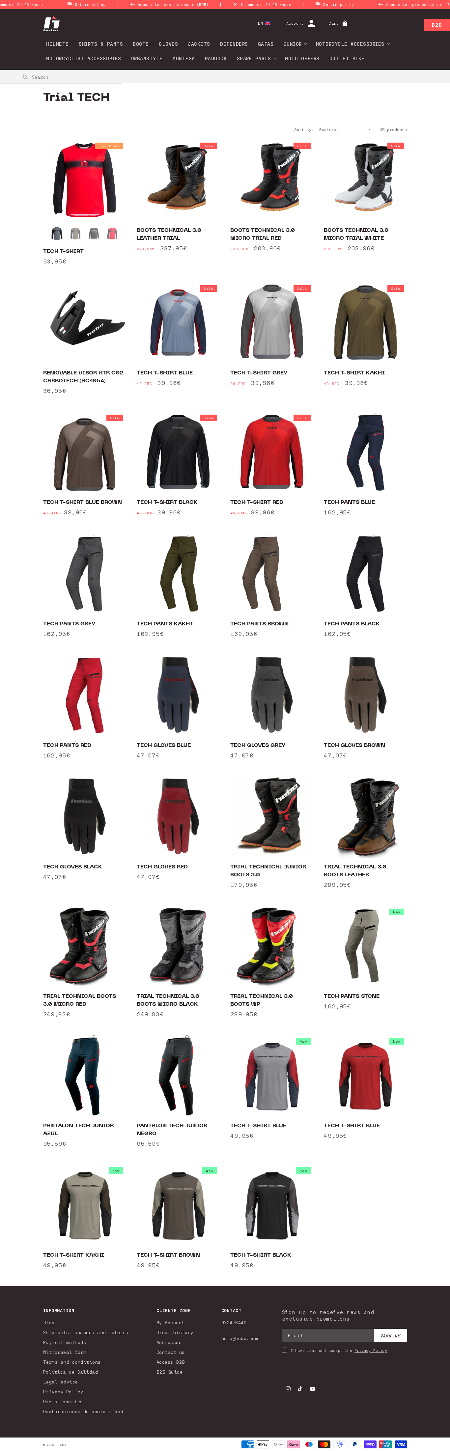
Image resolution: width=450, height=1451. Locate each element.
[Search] (25, 77)
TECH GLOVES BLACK (72, 866)
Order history (174, 1332)
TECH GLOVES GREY (257, 745)
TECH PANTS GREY (69, 623)
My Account (170, 1322)
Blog (49, 1322)
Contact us (170, 1352)
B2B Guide (169, 1372)
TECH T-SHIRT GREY (258, 372)
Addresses (169, 1342)
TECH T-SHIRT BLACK (167, 502)
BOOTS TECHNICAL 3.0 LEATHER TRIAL (169, 234)
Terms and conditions (72, 1362)
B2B (437, 25)
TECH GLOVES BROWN (354, 745)
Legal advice (60, 1381)
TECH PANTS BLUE (349, 502)
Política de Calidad (70, 1372)
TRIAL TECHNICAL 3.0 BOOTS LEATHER (355, 870)
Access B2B (170, 1362)
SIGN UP (390, 1335)
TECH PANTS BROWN (259, 623)
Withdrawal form (65, 1352)
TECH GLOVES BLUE (164, 745)
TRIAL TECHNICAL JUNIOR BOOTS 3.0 (268, 870)
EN (260, 23)
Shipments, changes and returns (85, 1332)
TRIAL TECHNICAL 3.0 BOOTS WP (261, 1000)
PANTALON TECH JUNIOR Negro (172, 1129)
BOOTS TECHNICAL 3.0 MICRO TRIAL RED (262, 234)
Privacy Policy (63, 1391)
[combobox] (61, 77)
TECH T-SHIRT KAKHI (354, 372)
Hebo (62, 1444)
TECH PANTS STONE (352, 996)
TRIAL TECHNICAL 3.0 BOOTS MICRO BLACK (168, 1000)
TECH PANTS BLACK (352, 623)
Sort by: (304, 129)
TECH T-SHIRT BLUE (165, 372)
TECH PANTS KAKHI (165, 623)
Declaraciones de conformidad (83, 1411)
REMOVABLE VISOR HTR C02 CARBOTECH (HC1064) (83, 376)
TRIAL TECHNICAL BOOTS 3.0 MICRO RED (79, 1000)
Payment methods (64, 1342)
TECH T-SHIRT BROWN (168, 1255)
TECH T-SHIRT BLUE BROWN (82, 502)
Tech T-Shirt (63, 251)
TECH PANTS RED (67, 745)
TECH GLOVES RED (162, 866)
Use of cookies (63, 1401)
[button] (293, 44)
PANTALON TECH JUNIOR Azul (78, 1129)
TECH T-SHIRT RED (256, 502)
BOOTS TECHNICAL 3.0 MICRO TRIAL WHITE (356, 234)
